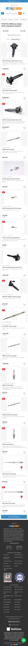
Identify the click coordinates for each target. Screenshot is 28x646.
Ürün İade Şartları (18, 561)
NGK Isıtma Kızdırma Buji (8, 503)
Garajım (16, 566)
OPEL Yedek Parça (19, 589)
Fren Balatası (17, 602)
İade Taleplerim (7, 566)
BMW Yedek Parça (19, 587)
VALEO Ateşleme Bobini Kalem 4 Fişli (11, 267)
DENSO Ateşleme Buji (7, 385)
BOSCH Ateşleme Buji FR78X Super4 (11, 208)
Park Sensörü (18, 607)
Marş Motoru (17, 604)
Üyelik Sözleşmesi (19, 554)
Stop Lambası (17, 609)
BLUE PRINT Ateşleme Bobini (9, 90)
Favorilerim (6, 563)
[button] (2, 13)
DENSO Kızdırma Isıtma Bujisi (9, 414)
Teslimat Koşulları (7, 561)
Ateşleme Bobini (18, 595)
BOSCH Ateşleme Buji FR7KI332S (11, 179)
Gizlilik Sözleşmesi (19, 557)
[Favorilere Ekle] (25, 45)
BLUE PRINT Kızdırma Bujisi (9, 326)
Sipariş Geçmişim (18, 563)
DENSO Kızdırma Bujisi (8, 149)
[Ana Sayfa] (14, 8)
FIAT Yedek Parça (7, 589)
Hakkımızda (6, 554)
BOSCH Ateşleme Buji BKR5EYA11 (11, 237)
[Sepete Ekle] (24, 69)
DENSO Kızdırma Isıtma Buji (9, 355)
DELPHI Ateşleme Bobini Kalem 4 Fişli (12, 61)
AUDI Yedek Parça (8, 587)
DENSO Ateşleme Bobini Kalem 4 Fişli (12, 120)
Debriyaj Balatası (18, 599)
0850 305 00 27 (14, 622)
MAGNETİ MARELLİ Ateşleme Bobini (11, 296)
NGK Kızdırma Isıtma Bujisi (9, 474)
